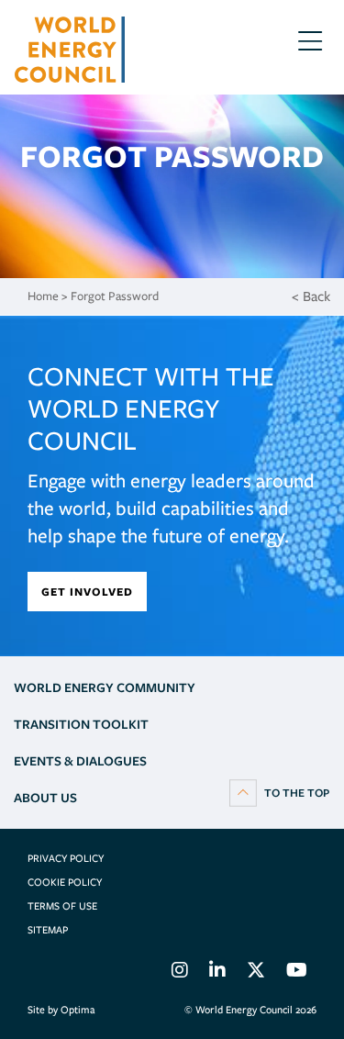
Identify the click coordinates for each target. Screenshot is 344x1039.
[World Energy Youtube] (296, 973)
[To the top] (279, 792)
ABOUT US (45, 797)
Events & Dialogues (80, 761)
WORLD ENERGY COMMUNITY (104, 687)
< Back (311, 296)
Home (43, 296)
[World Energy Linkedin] (217, 973)
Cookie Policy (65, 882)
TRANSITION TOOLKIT (81, 724)
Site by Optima (61, 1009)
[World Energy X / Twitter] (256, 973)
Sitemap (48, 929)
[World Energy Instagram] (179, 973)
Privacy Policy (66, 858)
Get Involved (87, 591)
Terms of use (62, 906)
